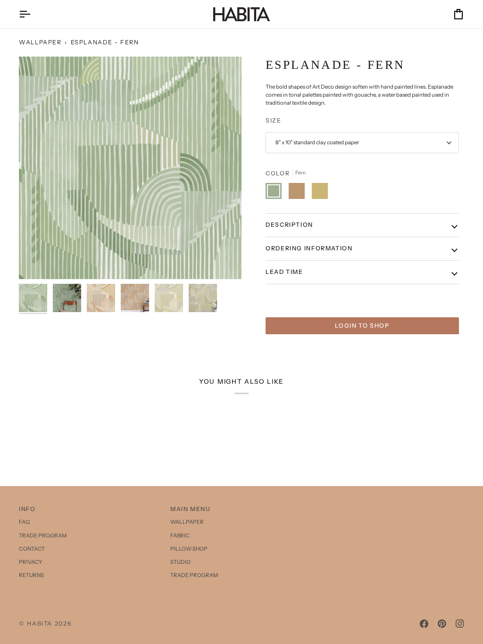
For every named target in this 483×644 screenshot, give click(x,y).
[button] (393, 507)
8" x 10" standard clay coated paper (317, 142)
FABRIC (180, 535)
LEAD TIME (284, 271)
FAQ (24, 522)
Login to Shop (362, 325)
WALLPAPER (40, 42)
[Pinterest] (442, 623)
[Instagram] (460, 623)
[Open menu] (33, 14)
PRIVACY (30, 562)
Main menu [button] (190, 508)
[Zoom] (130, 168)
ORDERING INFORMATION (309, 248)
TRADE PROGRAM (43, 535)
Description (289, 224)
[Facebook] (424, 623)
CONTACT (32, 548)
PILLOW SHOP (189, 548)
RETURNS (31, 575)
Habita (39, 623)
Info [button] (27, 508)
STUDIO (180, 562)
